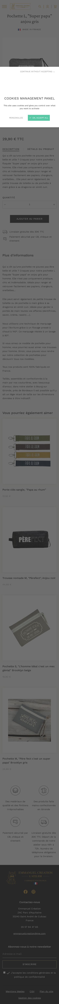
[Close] (29, 502)
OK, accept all (40, 118)
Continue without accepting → (37, 71)
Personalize (16, 118)
